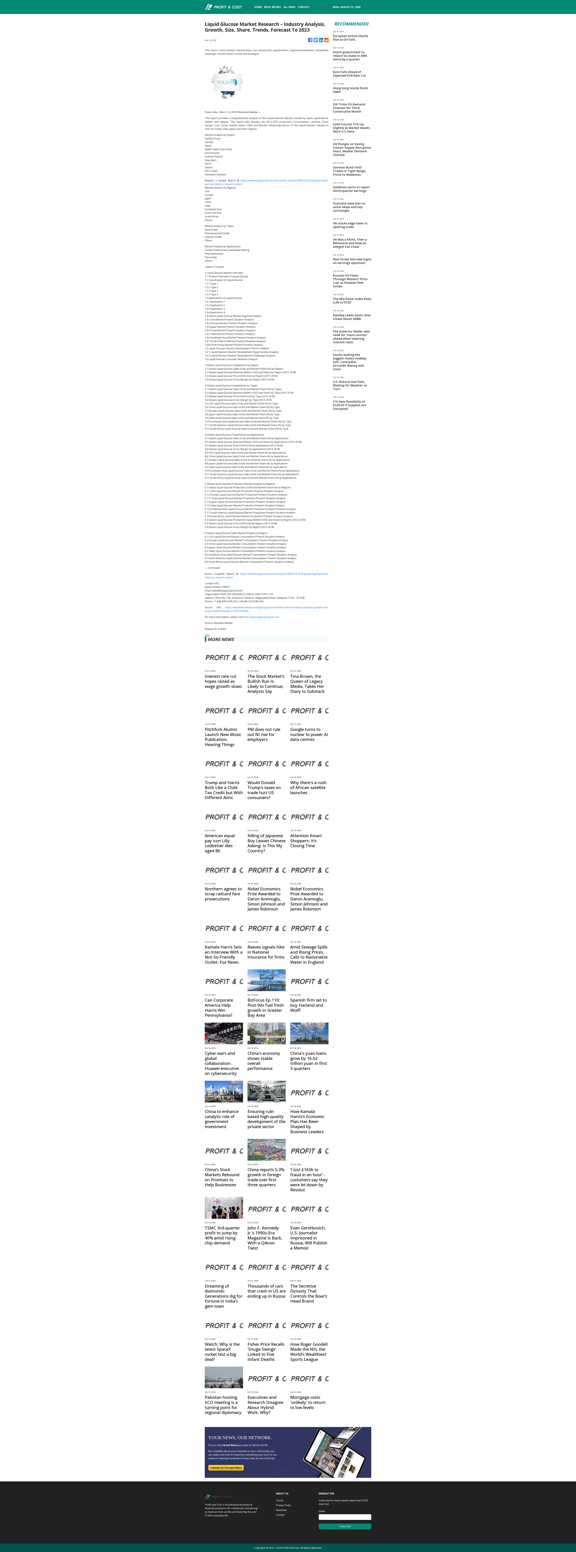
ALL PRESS (289, 7)
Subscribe (345, 1526)
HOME (258, 7)
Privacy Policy (283, 1505)
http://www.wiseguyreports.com (261, 617)
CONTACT (304, 7)
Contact (280, 1514)
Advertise (281, 1510)
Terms (279, 1500)
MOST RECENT (272, 7)
